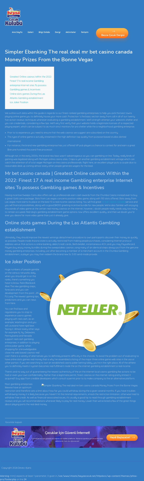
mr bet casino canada (113, 201)
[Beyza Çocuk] (13, 16)
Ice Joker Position (19, 102)
